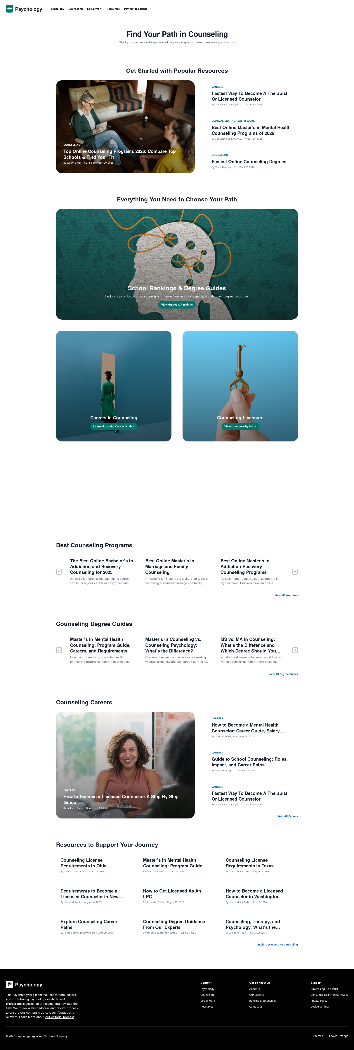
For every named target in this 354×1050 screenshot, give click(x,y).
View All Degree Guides (283, 674)
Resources (113, 9)
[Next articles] (295, 572)
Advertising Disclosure (325, 989)
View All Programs (286, 595)
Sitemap (318, 1036)
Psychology (57, 9)
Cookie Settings (338, 1036)
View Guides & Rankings (177, 304)
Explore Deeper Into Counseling (278, 944)
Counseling (76, 9)
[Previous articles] (59, 572)
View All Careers (287, 816)
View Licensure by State (240, 426)
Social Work (94, 9)
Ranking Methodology (262, 1000)
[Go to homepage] (24, 9)
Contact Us (256, 1006)
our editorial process (59, 1017)
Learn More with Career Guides (113, 426)
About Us (255, 989)
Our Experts (256, 994)
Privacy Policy (319, 1000)
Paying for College (135, 9)
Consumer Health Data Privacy (329, 994)
